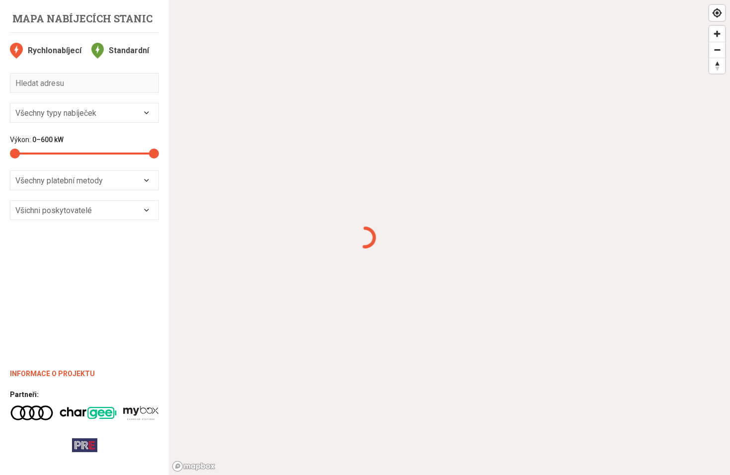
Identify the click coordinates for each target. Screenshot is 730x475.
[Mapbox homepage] (194, 466)
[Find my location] (717, 13)
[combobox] (84, 113)
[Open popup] (146, 113)
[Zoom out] (717, 50)
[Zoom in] (717, 34)
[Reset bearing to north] (717, 66)
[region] (449, 237)
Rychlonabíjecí (54, 50)
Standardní (129, 50)
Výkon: (37, 140)
